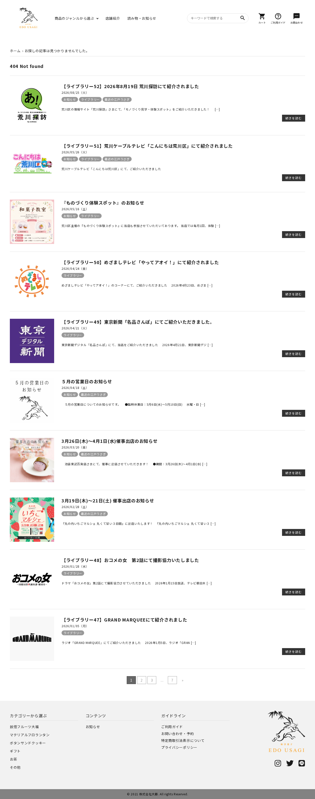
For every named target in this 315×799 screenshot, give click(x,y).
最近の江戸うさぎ (117, 99)
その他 (15, 767)
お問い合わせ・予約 (177, 733)
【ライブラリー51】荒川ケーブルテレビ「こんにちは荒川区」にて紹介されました (147, 146)
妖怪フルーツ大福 (24, 726)
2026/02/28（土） (75, 507)
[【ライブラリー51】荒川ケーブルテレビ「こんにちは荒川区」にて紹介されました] (32, 182)
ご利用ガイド (172, 726)
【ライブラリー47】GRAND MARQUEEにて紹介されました (124, 619)
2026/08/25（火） (75, 92)
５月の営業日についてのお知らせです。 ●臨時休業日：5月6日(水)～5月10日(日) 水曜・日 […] (133, 404)
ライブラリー (90, 99)
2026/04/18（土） (75, 387)
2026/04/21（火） (75, 328)
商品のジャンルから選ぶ (74, 18)
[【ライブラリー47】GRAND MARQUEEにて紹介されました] (32, 659)
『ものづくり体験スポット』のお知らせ (103, 202)
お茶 (13, 759)
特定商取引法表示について (183, 740)
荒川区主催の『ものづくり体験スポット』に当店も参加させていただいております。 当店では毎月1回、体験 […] (141, 226)
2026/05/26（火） (75, 152)
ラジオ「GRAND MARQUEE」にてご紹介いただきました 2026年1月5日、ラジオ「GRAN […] (129, 642)
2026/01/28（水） (75, 566)
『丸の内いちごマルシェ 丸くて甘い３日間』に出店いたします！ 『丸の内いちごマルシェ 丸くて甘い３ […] (139, 523)
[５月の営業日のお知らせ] (32, 421)
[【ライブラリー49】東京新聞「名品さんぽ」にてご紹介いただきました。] (32, 361)
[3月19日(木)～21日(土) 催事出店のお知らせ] (32, 540)
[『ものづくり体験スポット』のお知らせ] (32, 242)
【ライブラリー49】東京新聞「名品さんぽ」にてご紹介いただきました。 (138, 322)
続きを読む (293, 118)
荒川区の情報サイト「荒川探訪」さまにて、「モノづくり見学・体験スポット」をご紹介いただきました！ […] (141, 109)
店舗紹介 (113, 18)
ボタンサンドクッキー (28, 742)
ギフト (15, 751)
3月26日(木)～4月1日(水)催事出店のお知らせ (110, 441)
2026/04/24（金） (75, 268)
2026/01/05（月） (75, 626)
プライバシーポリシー (179, 747)
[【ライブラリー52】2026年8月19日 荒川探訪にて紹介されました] (32, 126)
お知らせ (69, 99)
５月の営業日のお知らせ (87, 381)
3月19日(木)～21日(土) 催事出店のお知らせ (108, 500)
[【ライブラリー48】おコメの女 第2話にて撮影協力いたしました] (32, 599)
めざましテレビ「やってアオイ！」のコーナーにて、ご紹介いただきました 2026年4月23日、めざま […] (137, 285)
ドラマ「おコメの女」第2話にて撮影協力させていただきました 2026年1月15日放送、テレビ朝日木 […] (137, 583)
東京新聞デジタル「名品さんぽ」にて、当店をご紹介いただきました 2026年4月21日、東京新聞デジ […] (137, 345)
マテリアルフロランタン (30, 734)
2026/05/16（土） (75, 209)
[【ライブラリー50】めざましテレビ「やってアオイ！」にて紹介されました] (32, 302)
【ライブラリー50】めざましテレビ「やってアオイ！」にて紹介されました (140, 262)
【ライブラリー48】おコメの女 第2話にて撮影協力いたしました (130, 560)
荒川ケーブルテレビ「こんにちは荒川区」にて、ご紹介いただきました (111, 169)
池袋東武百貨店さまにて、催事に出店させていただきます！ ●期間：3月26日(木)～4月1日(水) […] (134, 464)
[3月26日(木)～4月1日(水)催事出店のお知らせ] (32, 480)
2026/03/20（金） (75, 447)
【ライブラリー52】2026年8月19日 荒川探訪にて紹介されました (130, 86)
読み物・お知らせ (142, 18)
